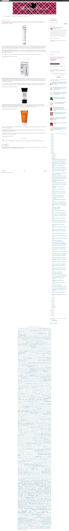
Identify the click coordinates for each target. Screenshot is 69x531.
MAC (38, 408)
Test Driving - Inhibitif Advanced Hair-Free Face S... (59, 159)
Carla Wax (19, 346)
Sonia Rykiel (42, 457)
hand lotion (37, 503)
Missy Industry (48, 417)
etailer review (31, 492)
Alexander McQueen (34, 330)
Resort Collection (22, 443)
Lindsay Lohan (43, 404)
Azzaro (34, 335)
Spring (27, 458)
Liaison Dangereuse (30, 404)
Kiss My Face (33, 397)
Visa (45, 474)
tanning (19, 526)
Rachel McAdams (27, 440)
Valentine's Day (28, 472)
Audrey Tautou (29, 334)
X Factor (42, 477)
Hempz (33, 379)
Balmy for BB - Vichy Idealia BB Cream (57, 195)
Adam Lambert (29, 329)
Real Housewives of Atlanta (28, 441)
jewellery (20, 506)
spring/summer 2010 (25, 523)
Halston (28, 377)
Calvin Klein (33, 344)
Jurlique (19, 392)
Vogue (29, 475)
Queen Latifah (34, 439)
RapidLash (20, 441)
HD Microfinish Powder (22, 376)
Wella (28, 476)
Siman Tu (35, 455)
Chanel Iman (39, 347)
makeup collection (37, 509)
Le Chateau (28, 403)
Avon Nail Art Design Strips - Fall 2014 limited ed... (59, 264)
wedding (19, 528)
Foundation (33, 370)
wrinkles (20, 529)
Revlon (29, 443)
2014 (52, 152)
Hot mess (20, 381)
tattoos (24, 526)
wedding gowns (25, 528)
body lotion (27, 483)
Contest (20, 353)
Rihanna (35, 443)
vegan (37, 527)
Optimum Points (43, 428)
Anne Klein (47, 333)
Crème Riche (37, 354)
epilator (24, 492)
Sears (43, 449)
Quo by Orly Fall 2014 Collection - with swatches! (59, 257)
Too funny (45, 468)
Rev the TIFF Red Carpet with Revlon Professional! (59, 243)
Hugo (30, 381)
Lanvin (19, 402)
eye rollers (46, 493)
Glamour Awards (35, 373)
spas (45, 522)
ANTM (49, 328)
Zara (33, 479)
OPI (36, 426)
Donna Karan (26, 359)
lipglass (20, 508)
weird (31, 528)
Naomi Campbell (44, 421)
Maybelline (45, 414)
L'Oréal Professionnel (42, 399)
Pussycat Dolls (20, 439)
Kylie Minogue (39, 398)
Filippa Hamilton (48, 369)
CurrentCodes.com (21, 355)
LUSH (44, 400)
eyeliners (20, 495)
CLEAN (19, 344)
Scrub (38, 449)
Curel (48, 354)
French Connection (43, 370)
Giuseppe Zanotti (21, 373)
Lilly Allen (37, 404)
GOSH (29, 371)
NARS (19, 421)
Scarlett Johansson (31, 449)
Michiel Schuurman (35, 416)
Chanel (32, 347)
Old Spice (20, 428)
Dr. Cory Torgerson (47, 359)
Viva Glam (49, 474)
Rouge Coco (34, 446)
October (53, 156)
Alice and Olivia (43, 330)
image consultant (32, 505)
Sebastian (49, 449)
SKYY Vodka (38, 447)
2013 (52, 309)
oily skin (35, 513)
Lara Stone (24, 402)
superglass (20, 525)
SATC (31, 447)
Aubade (24, 334)
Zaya (36, 479)
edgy (20, 492)
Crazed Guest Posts (7, 16)
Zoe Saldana (41, 479)
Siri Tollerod (47, 455)
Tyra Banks (31, 471)
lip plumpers (29, 507)
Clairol (20, 351)
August (53, 297)
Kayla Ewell (45, 394)
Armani (19, 334)
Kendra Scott (38, 395)
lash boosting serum (28, 506)
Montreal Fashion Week (23, 419)
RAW (49, 439)
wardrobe (48, 527)
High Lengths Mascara (28, 380)
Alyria (36, 331)
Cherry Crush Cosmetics (31, 349)
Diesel (25, 358)
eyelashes (47, 494)
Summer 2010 (20, 461)
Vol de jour (34, 475)
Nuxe (32, 426)
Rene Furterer (46, 442)
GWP (34, 371)
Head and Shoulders (25, 378)
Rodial (38, 445)
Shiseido (28, 454)
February (53, 306)
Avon (21, 335)
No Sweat (35, 425)
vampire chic (32, 527)
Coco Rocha (27, 352)
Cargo (40, 345)
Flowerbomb (26, 370)
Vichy (43, 473)
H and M (48, 375)
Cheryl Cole (39, 349)
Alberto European (22, 330)
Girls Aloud (40, 372)
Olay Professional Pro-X (40, 427)
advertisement (27, 480)
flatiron (41, 496)
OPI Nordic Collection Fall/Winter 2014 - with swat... (59, 288)
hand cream (28, 503)
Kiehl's (24, 396)
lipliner (34, 508)
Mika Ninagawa (42, 416)
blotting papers (29, 482)
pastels (43, 514)
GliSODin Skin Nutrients (43, 373)
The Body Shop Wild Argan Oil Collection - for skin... (59, 182)
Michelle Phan (27, 416)
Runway (44, 446)
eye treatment (38, 494)
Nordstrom (40, 425)
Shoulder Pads (23, 455)
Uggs (35, 471)
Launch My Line (38, 402)
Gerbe (50, 371)
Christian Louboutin (32, 350)
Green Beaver (20, 375)
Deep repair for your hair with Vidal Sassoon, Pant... (59, 286)
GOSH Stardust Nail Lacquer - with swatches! (58, 191)
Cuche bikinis (43, 354)
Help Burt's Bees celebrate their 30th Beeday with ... (59, 214)
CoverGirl (44, 353)
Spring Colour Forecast (44, 458)
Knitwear (45, 397)
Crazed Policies (26, 16)
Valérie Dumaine (37, 472)
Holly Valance (37, 380)
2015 (52, 151)
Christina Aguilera (41, 350)
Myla (40, 420)
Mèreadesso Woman (46, 420)
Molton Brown (39, 418)
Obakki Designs (43, 426)
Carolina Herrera (32, 346)
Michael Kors (20, 416)
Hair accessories (46, 376)
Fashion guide (25, 369)
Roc (35, 444)
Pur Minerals (35, 438)
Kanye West (41, 392)
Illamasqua (20, 382)
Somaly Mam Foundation (33, 457)
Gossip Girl (42, 374)
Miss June (36, 417)
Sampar (34, 448)
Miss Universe (42, 417)
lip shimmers (36, 507)
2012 (52, 311)
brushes (38, 484)
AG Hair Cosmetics (42, 328)
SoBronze (44, 456)
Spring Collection (34, 458)
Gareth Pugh (39, 371)
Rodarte (34, 445)
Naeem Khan (37, 421)
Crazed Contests (14, 16)
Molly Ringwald (33, 418)
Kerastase (44, 395)
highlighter (32, 504)
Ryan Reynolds (21, 447)
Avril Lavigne (29, 335)
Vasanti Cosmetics (24, 473)
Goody (32, 374)
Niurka (31, 425)
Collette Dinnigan (41, 352)
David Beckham (37, 356)
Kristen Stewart (31, 398)
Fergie (42, 369)
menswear (35, 511)
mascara (24, 511)
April (52, 303)
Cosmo (26, 353)
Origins (21, 429)
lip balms (20, 507)
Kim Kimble (38, 396)
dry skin (44, 491)
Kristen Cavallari (23, 398)
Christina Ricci (48, 350)
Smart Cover (31, 456)
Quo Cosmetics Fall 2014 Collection (57, 285)
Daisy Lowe (48, 355)
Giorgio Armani (32, 372)
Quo (45, 439)
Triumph (32, 470)
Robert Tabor (21, 444)
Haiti (18, 377)
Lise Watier (25, 406)
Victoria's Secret (27, 474)
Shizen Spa (34, 454)
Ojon (28, 427)
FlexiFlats (21, 370)
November (53, 155)
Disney (44, 358)
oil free (30, 513)
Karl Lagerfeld (21, 393)
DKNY (43, 355)
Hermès (21, 380)
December (53, 153)
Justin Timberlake (26, 392)
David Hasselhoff (45, 356)
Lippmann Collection (29, 405)
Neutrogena (28, 423)
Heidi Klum (38, 378)
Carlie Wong (25, 346)
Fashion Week (32, 368)
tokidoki (48, 526)
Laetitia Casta (40, 401)
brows (31, 484)
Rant (48, 440)
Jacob (46, 383)
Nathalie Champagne (26, 422)
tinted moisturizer (40, 526)
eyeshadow (30, 495)
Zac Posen (28, 479)
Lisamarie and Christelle (58, 27)
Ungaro (38, 471)
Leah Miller (33, 403)
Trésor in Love (39, 470)
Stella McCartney (43, 459)
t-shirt (35, 525)
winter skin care (38, 528)
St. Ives (22, 459)
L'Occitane (46, 398)
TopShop (27, 469)
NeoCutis (48, 422)
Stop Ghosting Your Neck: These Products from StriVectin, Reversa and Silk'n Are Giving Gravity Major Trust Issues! (60, 128)
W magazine (40, 475)
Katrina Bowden (31, 394)
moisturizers (22, 512)
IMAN (40, 381)
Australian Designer (37, 334)
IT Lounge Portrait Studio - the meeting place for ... (59, 247)
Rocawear (40, 444)
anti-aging (38, 480)
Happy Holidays (43, 377)
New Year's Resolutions (39, 423)
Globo (50, 373)
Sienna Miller (30, 455)
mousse (32, 512)
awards (45, 480)
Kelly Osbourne (30, 395)
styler (39, 523)
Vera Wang (32, 473)
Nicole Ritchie (44, 424)
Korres (49, 397)
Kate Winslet (24, 394)
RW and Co (20, 440)
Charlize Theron (33, 348)
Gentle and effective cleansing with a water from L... (59, 229)
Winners (38, 477)
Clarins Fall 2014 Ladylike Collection (57, 273)
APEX (18, 329)
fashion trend (34, 496)
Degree (29, 357)
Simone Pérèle (41, 455)
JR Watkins (35, 383)
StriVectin (29, 460)
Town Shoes (47, 469)
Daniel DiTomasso (30, 356)
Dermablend (40, 357)
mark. (49, 509)
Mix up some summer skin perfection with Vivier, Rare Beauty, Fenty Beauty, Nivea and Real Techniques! (60, 83)
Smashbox (37, 456)
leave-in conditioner (39, 506)
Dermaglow (47, 357)
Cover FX (38, 353)
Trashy (28, 470)
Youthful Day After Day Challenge (30, 478)
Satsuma (23, 449)
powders (21, 517)
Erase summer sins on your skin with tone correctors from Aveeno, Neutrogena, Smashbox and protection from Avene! (23, 22)
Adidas (40, 329)
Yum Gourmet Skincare (44, 478)
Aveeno (49, 334)
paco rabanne (24, 514)
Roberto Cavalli (29, 444)
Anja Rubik (34, 333)
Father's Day (32, 369)
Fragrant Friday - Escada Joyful (56, 174)
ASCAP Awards (23, 329)
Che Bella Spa (23, 349)
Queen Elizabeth (27, 439)
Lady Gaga (34, 401)
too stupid (20, 527)
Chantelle (44, 347)
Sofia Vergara (25, 457)
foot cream (46, 496)
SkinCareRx (20, 456)
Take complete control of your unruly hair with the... (59, 203)
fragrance (28, 497)
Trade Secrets (21, 470)
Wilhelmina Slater (21, 477)
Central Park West (26, 347)
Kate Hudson (46, 393)
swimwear (30, 525)
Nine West (25, 425)
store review (34, 523)
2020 (52, 143)
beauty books (36, 481)
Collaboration (34, 352)
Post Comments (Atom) (9, 172)
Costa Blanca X (31, 353)
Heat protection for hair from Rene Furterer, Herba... (59, 160)
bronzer (24, 484)
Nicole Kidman (38, 424)
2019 (52, 145)
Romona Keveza (24, 446)
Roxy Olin (40, 446)
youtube (25, 529)
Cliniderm (48, 351)
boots (43, 483)
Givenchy (27, 373)
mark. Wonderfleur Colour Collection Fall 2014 (58, 220)
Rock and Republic (46, 444)
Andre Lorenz (43, 332)
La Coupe (49, 400)
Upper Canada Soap (45, 471)
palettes (35, 514)
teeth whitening (30, 526)
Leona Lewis (48, 403)
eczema (49, 491)
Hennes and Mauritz (38, 379)
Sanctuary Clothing (40, 448)
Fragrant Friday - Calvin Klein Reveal (57, 240)
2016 (52, 149)
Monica (44, 418)
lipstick (41, 508)
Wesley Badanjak (41, 476)
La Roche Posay (26, 401)
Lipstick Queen (38, 405)
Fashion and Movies (41, 368)
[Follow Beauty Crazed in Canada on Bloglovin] (53, 60)
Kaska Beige (34, 393)
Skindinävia (25, 456)
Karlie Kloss (28, 393)
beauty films (43, 481)
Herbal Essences (47, 379)
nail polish (41, 512)
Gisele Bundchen (47, 372)
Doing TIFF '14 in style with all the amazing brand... (59, 253)
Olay (31, 427)
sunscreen (45, 524)
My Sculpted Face (35, 420)
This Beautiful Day (54, 320)
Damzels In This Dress (22, 356)
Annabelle (40, 333)
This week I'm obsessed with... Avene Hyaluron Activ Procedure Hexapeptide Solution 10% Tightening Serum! (60, 93)
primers (42, 517)
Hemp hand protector (26, 379)
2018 (52, 146)
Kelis (25, 395)
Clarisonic (32, 351)
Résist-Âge (27, 447)
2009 (52, 315)
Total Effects (40, 469)
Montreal (49, 418)
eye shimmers (29, 494)
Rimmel (40, 443)
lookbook (49, 508)
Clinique (20, 352)
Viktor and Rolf (36, 474)
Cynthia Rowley (35, 355)
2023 (52, 139)
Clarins (26, 351)
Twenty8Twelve (20, 471)
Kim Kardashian (31, 396)
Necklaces (43, 422)
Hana (32, 377)
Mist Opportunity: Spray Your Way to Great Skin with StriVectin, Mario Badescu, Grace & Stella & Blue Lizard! (60, 88)
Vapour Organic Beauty (46, 472)
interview (48, 505)
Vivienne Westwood (22, 475)
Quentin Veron (40, 439)
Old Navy (48, 427)
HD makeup (31, 376)
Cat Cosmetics (40, 346)
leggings (48, 506)
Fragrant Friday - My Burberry (56, 207)
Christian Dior (24, 350)
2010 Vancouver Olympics (23, 328)
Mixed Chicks (21, 418)
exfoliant (44, 492)
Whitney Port (47, 476)
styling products (46, 523)
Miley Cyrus (23, 417)
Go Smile (20, 374)
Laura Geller (44, 402)
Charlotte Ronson (42, 348)
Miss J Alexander (30, 417)
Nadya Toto (32, 421)
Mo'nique (27, 418)
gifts (42, 498)
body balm (43, 482)
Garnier (45, 371)
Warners (24, 476)
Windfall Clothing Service (30, 477)
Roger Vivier (44, 445)
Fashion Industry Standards (23, 368)
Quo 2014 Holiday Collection (56, 208)
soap (41, 522)
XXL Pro (46, 477)
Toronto (33, 469)
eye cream (28, 493)
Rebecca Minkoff (38, 441)
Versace (38, 473)
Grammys (48, 374)
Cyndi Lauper (28, 355)
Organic (49, 428)
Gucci (26, 375)
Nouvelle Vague (26, 426)
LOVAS (40, 400)
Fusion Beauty (24, 371)
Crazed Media (20, 16)
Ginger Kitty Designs (23, 372)
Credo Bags (25, 354)
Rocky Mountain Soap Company (24, 445)
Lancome (47, 401)
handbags (20, 504)
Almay (31, 331)
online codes (41, 513)
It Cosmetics (28, 383)
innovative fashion (40, 505)
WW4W (45, 475)
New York (48, 423)
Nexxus (31, 424)
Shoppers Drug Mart (44, 454)
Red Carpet (45, 441)
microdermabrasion (45, 511)
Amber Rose (41, 331)
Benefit (39, 337)
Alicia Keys (27, 331)
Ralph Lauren (42, 440)
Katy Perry (38, 394)
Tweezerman (46, 470)
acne (47, 479)
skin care (20, 522)
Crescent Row (31, 354)
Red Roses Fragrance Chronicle (31, 442)
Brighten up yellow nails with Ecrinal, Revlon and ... (59, 167)
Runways (49, 446)
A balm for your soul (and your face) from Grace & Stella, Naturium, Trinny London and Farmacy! (60, 118)
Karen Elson (47, 392)
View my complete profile (54, 38)
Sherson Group (21, 454)
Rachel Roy (34, 440)
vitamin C (42, 527)
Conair (47, 352)
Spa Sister (48, 457)
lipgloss (26, 508)
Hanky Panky (37, 377)
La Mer (20, 401)
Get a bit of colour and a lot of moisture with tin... (59, 212)
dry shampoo (37, 491)
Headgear (33, 378)
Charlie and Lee (26, 348)
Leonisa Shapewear (22, 404)
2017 (52, 148)
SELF (34, 447)
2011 (52, 312)
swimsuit (25, 525)
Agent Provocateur (47, 329)
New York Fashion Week (23, 424)
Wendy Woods (34, 476)
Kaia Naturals (34, 392)
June (53, 300)
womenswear (47, 528)
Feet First (38, 369)
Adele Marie (35, 329)
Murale (23, 420)
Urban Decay (20, 472)
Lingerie (49, 404)
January (53, 307)
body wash (36, 483)
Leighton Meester (41, 403)
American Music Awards (27, 332)
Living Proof (42, 406)
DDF (40, 355)
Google (37, 374)
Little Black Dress (34, 406)
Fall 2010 (47, 367)
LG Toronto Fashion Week (32, 400)
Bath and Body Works (22, 337)
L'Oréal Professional (29, 399)
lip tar (48, 507)
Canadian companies (32, 345)
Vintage (42, 474)
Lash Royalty (30, 402)
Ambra (45, 331)
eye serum (20, 494)
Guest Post (39, 375)
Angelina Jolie (28, 333)
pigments (38, 515)
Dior (29, 358)
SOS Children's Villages (46, 447)
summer (19, 524)
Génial (44, 375)
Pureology (42, 438)
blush (36, 482)
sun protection (27, 524)
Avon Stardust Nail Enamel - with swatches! (58, 162)
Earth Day (45, 360)
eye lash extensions (38, 493)
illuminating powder (22, 505)
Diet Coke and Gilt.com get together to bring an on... (59, 177)
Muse (29, 420)
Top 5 (23, 469)
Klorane (39, 397)
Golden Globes (27, 374)
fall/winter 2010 (42, 495)
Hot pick (25, 381)
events (37, 492)
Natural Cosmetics (35, 422)
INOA (44, 381)
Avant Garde (44, 334)
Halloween (23, 377)
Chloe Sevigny (45, 349)
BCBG (39, 335)
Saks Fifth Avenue (21, 448)
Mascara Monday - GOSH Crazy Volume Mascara (59, 163)
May (52, 301)
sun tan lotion (37, 524)
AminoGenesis (36, 332)
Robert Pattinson (47, 443)
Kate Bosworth (39, 393)
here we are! (52, 54)
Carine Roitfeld (47, 345)
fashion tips (26, 496)
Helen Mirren (44, 378)
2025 (52, 136)
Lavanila (23, 403)
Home (2, 16)
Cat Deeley (46, 346)
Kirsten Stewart (26, 397)
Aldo (28, 330)
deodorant (24, 491)
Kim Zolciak (43, 396)
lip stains (43, 507)
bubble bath (46, 484)
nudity (26, 513)
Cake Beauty (25, 344)
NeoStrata (20, 423)
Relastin (40, 442)
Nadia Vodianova (25, 421)
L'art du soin (23, 400)
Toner (32, 468)
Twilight (26, 471)
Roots (29, 446)
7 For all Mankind (33, 328)
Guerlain (31, 375)
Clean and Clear (40, 351)
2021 (52, 142)
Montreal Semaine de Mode (33, 419)
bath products (25, 481)
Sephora (37, 450)
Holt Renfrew (45, 380)
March (53, 304)
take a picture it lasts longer (44, 525)
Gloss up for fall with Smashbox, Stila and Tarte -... (59, 276)
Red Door (23, 442)
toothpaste (26, 527)
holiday (40, 504)
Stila (23, 460)
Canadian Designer (22, 345)
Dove (40, 359)
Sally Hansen (28, 448)
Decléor (25, 357)
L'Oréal (20, 399)
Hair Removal (37, 376)
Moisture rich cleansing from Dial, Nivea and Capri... (59, 169)
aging (32, 480)
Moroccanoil (42, 419)
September (53, 158)
